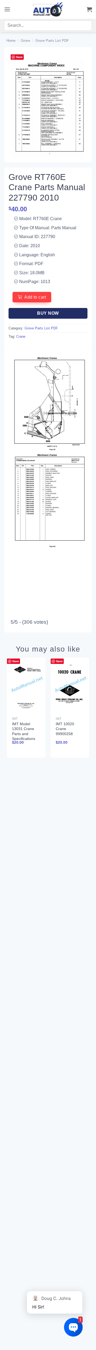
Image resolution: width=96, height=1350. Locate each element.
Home (10, 41)
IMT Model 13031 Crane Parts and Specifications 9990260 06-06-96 (25, 736)
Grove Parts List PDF (52, 41)
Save (19, 57)
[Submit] (82, 26)
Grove (25, 41)
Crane (20, 336)
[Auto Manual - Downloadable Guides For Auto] (48, 9)
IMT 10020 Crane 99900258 (65, 729)
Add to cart (35, 297)
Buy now (48, 313)
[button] (7, 9)
